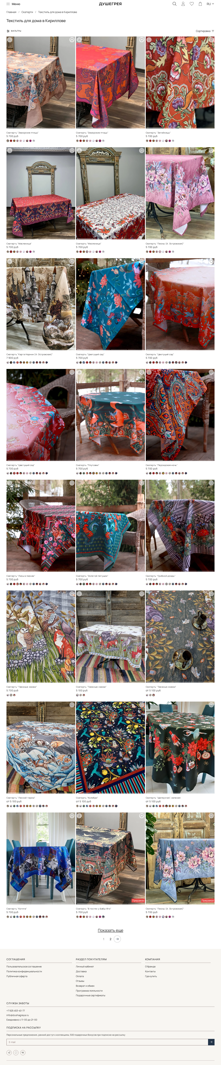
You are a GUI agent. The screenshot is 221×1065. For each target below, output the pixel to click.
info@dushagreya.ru (17, 1015)
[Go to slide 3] (49, 126)
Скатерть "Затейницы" (158, 132)
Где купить (151, 976)
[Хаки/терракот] (43, 362)
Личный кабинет (85, 966)
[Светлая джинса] (24, 140)
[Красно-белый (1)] (17, 140)
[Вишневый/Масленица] (11, 140)
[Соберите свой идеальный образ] (9, 39)
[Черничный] (46, 362)
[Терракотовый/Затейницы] (27, 140)
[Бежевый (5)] (7, 362)
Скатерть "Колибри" (87, 797)
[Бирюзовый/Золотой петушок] (84, 473)
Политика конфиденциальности (24, 971)
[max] (15, 1052)
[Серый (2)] (30, 362)
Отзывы (80, 980)
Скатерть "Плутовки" (87, 465)
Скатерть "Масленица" (19, 243)
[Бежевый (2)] (77, 140)
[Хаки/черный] (33, 140)
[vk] (22, 1052)
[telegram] (9, 1052)
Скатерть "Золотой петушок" (92, 575)
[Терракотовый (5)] (40, 362)
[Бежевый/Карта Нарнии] (80, 362)
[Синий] (37, 362)
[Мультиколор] (27, 362)
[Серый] (33, 362)
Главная (11, 12)
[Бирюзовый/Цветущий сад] (14, 362)
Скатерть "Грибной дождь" (161, 575)
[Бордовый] (17, 362)
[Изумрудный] (14, 140)
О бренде (150, 966)
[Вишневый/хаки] (87, 473)
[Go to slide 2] (32, 126)
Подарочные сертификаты (90, 995)
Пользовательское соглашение (24, 966)
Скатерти (27, 12)
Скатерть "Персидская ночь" (162, 465)
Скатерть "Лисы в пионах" (20, 575)
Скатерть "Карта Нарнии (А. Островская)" (29, 354)
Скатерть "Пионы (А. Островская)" (165, 243)
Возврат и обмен (85, 985)
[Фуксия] (30, 140)
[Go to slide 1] (15, 126)
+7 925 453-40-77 (15, 1010)
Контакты (150, 971)
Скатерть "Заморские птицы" (22, 132)
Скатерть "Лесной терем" (20, 797)
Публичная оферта (16, 976)
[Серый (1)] (100, 473)
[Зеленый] (20, 362)
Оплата (80, 976)
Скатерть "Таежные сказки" (21, 686)
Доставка (81, 971)
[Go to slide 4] (66, 126)
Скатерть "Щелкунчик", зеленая (163, 797)
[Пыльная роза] (20, 140)
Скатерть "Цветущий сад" (90, 354)
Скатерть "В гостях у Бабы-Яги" (93, 908)
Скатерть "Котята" (16, 908)
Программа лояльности (89, 990)
